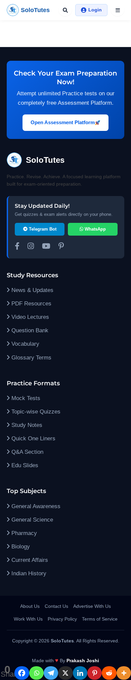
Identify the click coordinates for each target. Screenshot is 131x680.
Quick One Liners (32, 438)
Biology (20, 546)
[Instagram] (31, 247)
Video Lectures (29, 317)
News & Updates (31, 290)
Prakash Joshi (83, 660)
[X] (65, 673)
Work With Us (28, 619)
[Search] (65, 10)
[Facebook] (21, 673)
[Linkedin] (80, 673)
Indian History (28, 573)
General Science (31, 520)
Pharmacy (23, 533)
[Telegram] (51, 673)
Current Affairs (29, 560)
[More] (124, 673)
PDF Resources (30, 303)
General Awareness (35, 506)
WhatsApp (94, 229)
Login (95, 9)
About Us (30, 606)
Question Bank (29, 330)
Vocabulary (24, 344)
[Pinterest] (94, 673)
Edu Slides (24, 465)
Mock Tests (25, 398)
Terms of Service (100, 619)
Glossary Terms (30, 357)
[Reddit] (109, 673)
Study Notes (26, 425)
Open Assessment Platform (63, 122)
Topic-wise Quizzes (35, 411)
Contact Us (56, 606)
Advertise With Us (92, 606)
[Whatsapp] (36, 673)
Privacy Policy (62, 619)
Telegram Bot (42, 229)
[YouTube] (46, 247)
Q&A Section (26, 452)
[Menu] (117, 10)
